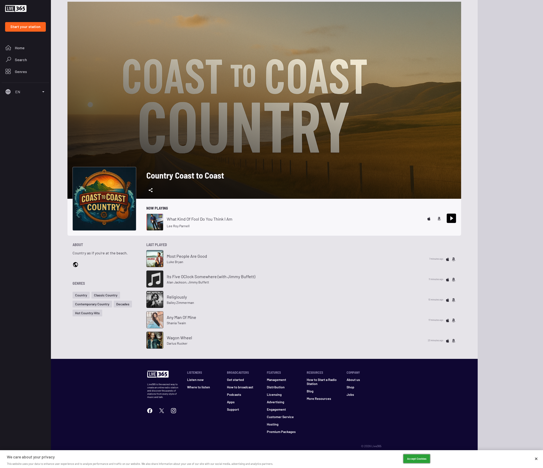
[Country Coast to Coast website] (75, 264)
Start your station (25, 26)
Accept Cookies (416, 458)
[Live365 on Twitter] (162, 410)
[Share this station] (150, 190)
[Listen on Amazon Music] (439, 218)
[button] (81, 295)
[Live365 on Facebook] (150, 410)
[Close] (536, 458)
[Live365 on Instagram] (173, 410)
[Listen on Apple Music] (428, 218)
